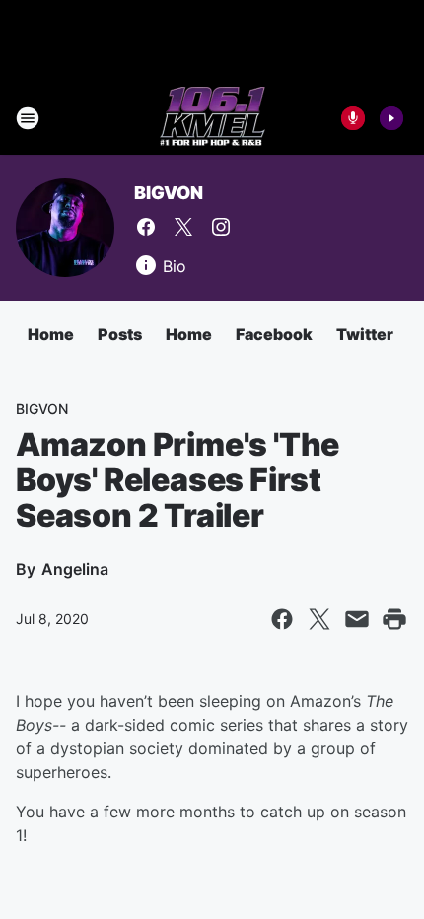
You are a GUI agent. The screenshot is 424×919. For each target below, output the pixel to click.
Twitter (364, 334)
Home (51, 334)
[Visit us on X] (183, 227)
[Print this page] (394, 619)
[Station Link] (212, 118)
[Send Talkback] (353, 118)
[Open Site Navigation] (27, 118)
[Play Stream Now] (391, 118)
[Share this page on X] (319, 619)
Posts (120, 334)
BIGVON (168, 192)
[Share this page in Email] (357, 619)
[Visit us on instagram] (221, 227)
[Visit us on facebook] (146, 227)
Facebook (274, 334)
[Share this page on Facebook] (282, 619)
